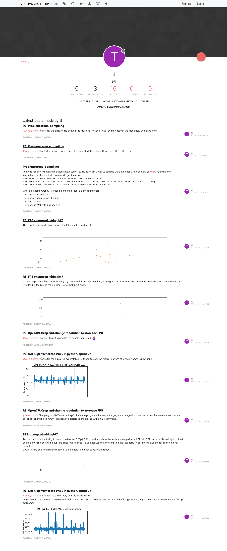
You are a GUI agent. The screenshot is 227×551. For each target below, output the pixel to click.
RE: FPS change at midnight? (43, 220)
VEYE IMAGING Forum (35, 3)
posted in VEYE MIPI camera (38, 345)
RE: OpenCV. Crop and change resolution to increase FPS (63, 333)
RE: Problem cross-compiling (43, 126)
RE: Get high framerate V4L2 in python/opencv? (57, 354)
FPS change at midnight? (40, 434)
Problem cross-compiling (41, 166)
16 (113, 88)
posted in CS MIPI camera (37, 137)
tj (192, 133)
